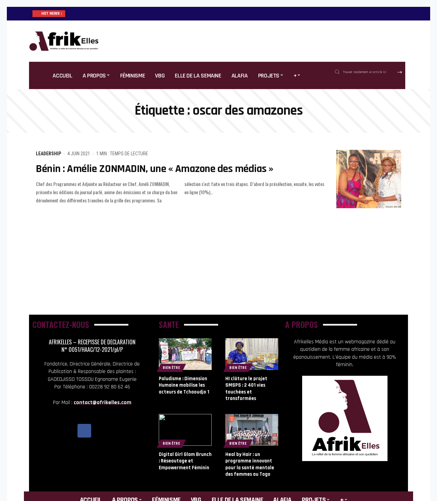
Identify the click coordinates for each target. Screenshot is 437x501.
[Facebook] (84, 431)
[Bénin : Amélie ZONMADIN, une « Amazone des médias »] (368, 179)
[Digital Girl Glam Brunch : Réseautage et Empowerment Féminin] (185, 430)
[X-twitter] (100, 431)
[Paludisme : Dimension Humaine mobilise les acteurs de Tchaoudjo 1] (185, 354)
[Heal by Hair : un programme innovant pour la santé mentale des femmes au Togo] (251, 430)
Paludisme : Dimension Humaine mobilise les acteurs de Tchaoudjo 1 (184, 385)
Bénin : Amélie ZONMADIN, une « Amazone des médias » (154, 169)
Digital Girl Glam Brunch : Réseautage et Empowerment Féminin (185, 461)
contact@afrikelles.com (102, 402)
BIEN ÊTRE (171, 368)
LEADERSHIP (48, 153)
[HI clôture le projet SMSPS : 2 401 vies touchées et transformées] (251, 354)
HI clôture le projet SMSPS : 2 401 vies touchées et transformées (246, 388)
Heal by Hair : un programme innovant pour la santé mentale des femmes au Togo (249, 464)
